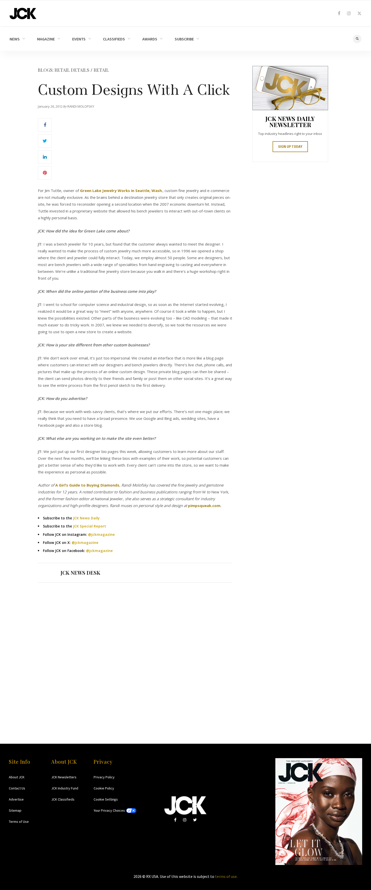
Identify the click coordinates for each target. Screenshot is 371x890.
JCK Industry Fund (64, 788)
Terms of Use (19, 821)
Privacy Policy (104, 777)
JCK (23, 13)
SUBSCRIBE (184, 38)
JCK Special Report (89, 526)
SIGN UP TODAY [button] (290, 147)
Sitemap (15, 810)
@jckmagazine (101, 534)
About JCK (16, 777)
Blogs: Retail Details (63, 70)
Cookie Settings (106, 799)
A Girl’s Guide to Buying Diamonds (87, 485)
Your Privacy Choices (109, 810)
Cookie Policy (104, 788)
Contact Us (17, 788)
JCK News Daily (86, 518)
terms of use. (226, 876)
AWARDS (149, 38)
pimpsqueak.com (204, 505)
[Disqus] (135, 653)
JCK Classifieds (62, 799)
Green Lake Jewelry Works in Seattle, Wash (121, 190)
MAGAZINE (46, 38)
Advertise (16, 799)
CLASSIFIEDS (114, 38)
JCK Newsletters (63, 777)
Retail (101, 70)
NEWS (15, 38)
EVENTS (79, 38)
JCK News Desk (80, 572)
